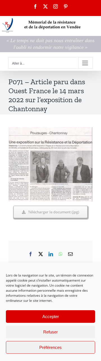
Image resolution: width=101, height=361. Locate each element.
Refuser (50, 332)
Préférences (50, 347)
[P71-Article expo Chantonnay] (50, 129)
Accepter (50, 316)
